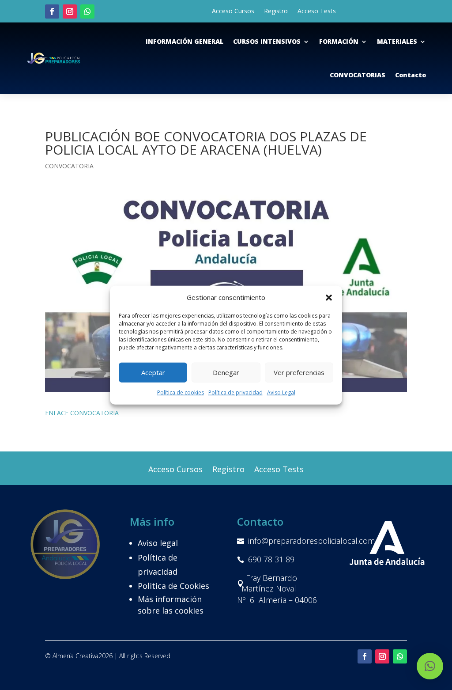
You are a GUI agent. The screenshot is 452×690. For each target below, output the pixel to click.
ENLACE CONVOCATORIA (82, 413)
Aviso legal (158, 543)
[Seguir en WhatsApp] (87, 11)
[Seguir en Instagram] (70, 11)
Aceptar (153, 372)
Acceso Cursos (233, 11)
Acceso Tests (317, 11)
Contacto (410, 75)
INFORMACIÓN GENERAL (184, 41)
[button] (328, 297)
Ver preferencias (299, 372)
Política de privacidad (235, 392)
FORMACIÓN (338, 41)
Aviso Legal (281, 392)
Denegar (226, 372)
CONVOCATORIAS (357, 75)
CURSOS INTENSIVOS (267, 41)
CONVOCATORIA (69, 166)
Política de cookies (180, 392)
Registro (276, 11)
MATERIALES (397, 41)
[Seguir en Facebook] (52, 11)
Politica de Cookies (173, 585)
